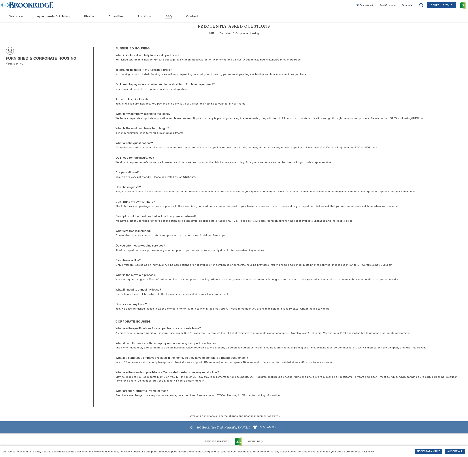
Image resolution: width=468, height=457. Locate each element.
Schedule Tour (441, 5)
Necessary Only (428, 451)
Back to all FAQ (15, 63)
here (371, 451)
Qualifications (388, 5)
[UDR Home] (239, 441)
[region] (234, 451)
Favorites (367, 5)
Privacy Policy (306, 451)
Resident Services (216, 441)
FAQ (211, 33)
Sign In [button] (406, 5)
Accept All (455, 451)
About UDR (254, 441)
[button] (421, 5)
